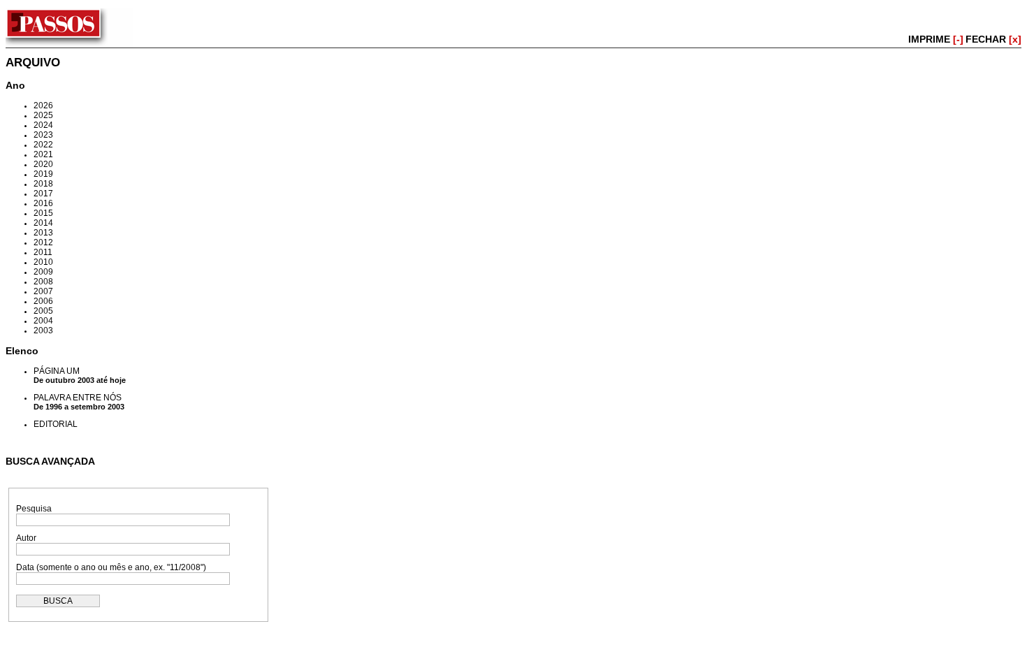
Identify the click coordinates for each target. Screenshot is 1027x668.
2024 (43, 125)
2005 (43, 311)
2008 (43, 281)
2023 (43, 135)
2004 (43, 321)
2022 (43, 145)
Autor (26, 538)
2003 (43, 330)
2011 (43, 252)
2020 (43, 164)
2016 (43, 203)
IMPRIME (935, 39)
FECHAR (993, 39)
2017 (43, 193)
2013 (43, 233)
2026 (43, 105)
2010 (43, 262)
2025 (43, 115)
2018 (43, 184)
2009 (43, 272)
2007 (43, 291)
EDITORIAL (56, 424)
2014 (43, 223)
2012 (43, 242)
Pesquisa (34, 509)
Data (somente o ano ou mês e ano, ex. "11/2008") (111, 567)
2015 (43, 213)
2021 (43, 154)
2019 (43, 174)
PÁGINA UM (57, 371)
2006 (43, 301)
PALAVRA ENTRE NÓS (78, 397)
